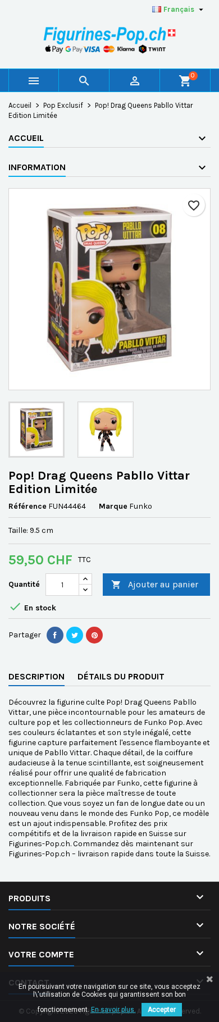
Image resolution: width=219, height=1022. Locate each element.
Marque (113, 506)
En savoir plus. (113, 1010)
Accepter (162, 1010)
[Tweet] (74, 635)
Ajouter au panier (154, 584)
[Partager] (55, 635)
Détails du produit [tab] (121, 676)
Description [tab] (36, 676)
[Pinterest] (94, 635)
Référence (27, 506)
